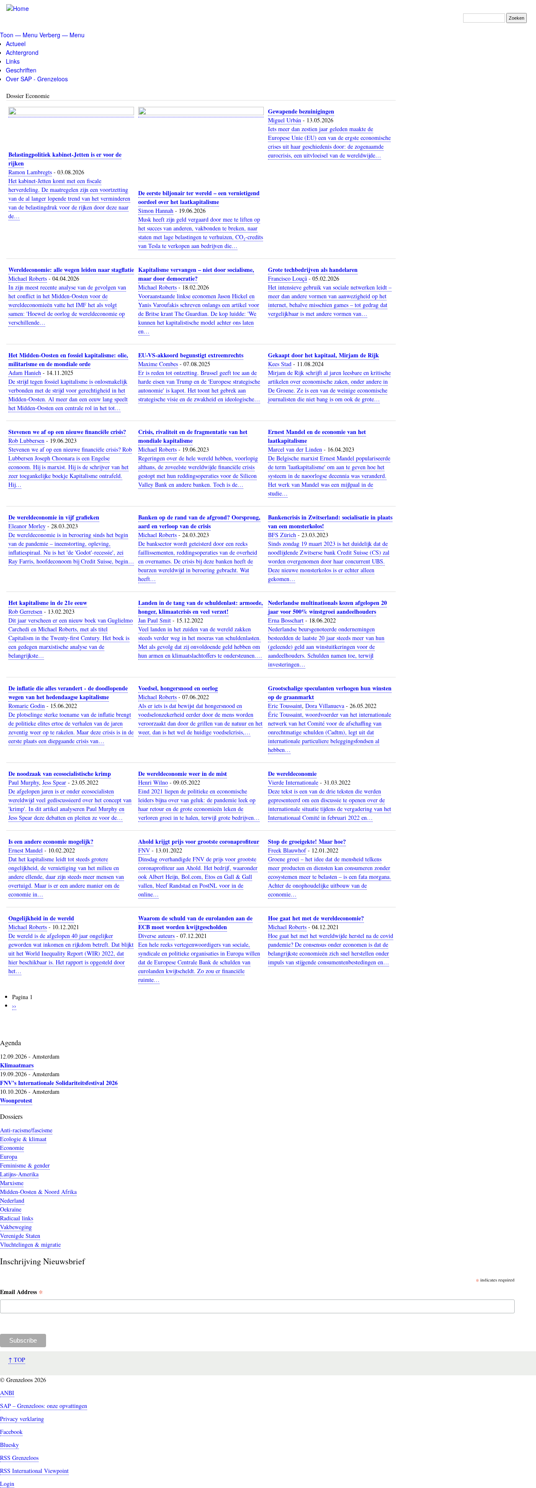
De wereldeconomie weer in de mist (182, 773)
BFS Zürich (282, 535)
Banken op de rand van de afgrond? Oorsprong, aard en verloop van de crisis (199, 521)
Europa (8, 1156)
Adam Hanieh (24, 373)
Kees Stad (279, 364)
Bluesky (9, 1445)
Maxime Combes (158, 364)
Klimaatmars (17, 1065)
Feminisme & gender (25, 1165)
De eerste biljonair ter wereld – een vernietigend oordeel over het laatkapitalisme (199, 197)
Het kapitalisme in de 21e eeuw (47, 602)
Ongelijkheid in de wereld (41, 918)
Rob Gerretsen (25, 611)
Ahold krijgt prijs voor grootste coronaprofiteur (198, 841)
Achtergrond (22, 52)
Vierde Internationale (293, 782)
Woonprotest (16, 1100)
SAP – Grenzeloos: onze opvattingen (43, 1406)
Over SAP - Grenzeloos (37, 79)
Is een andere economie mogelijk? (50, 841)
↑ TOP (16, 1360)
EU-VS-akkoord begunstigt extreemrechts (190, 355)
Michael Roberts (27, 278)
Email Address (21, 1292)
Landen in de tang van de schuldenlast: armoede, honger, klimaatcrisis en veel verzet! (200, 607)
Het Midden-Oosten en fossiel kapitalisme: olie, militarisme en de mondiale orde (68, 359)
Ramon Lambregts (30, 172)
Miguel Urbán (284, 120)
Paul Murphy (23, 782)
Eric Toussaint (285, 706)
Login (7, 1484)
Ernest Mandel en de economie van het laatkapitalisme (317, 436)
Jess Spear (54, 782)
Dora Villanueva (324, 706)
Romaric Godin (26, 706)
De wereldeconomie (292, 773)
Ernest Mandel (25, 850)
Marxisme (11, 1183)
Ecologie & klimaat (23, 1139)
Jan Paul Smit (154, 620)
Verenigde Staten (20, 1236)
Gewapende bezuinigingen (301, 111)
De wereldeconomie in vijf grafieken (53, 517)
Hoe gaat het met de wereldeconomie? (316, 918)
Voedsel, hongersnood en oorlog (178, 688)
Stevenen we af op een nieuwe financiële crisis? (67, 431)
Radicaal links (16, 1218)
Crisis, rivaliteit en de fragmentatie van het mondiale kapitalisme (192, 436)
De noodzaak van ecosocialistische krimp (59, 773)
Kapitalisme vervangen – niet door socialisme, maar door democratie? (196, 274)
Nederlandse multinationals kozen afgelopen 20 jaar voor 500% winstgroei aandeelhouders (327, 607)
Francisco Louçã (287, 278)
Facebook (11, 1432)
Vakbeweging (16, 1227)
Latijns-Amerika (19, 1174)
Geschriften (21, 70)
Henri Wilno (153, 782)
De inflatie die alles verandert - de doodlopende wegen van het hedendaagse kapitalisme (68, 692)
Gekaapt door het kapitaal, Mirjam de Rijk (323, 355)
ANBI (7, 1393)
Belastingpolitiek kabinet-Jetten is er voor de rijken (64, 159)
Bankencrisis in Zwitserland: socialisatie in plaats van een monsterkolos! (330, 521)
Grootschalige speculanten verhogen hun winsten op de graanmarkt (330, 692)
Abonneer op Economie (13, 1029)
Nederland (12, 1200)
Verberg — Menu (62, 35)
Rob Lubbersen (26, 440)
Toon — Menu (19, 35)
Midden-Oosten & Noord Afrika (38, 1192)
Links (13, 61)
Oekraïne (10, 1209)
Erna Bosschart (286, 620)
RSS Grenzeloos (19, 1458)
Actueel (16, 43)
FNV (144, 850)
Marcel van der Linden (295, 449)
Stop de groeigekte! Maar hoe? (307, 841)
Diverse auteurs (156, 936)
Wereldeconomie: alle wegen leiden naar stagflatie (71, 269)
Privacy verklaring (22, 1419)
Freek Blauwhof (287, 850)
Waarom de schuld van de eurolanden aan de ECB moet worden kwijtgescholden (195, 922)
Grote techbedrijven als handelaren (313, 269)
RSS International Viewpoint (34, 1471)
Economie (12, 1148)
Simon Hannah (155, 210)
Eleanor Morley (27, 526)
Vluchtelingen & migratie (30, 1244)
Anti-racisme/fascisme (26, 1130)
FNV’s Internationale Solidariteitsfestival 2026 (59, 1082)
